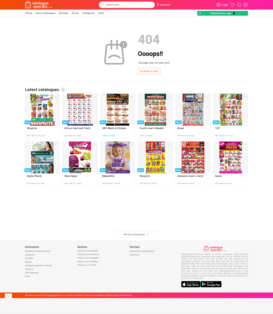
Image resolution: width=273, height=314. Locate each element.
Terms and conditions (94, 295)
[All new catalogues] (63, 89)
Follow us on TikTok (86, 265)
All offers (29, 258)
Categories (88, 13)
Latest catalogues (45, 13)
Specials (63, 13)
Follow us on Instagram (88, 258)
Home (28, 13)
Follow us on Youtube (87, 261)
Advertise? (30, 255)
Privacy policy (112, 295)
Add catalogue (32, 272)
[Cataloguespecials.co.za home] (38, 5)
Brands (28, 262)
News (27, 276)
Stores (75, 13)
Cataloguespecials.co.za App (38, 265)
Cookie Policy (126, 295)
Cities (101, 13)
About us (29, 269)
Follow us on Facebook (88, 254)
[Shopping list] (245, 4)
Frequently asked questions (38, 251)
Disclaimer (78, 295)
